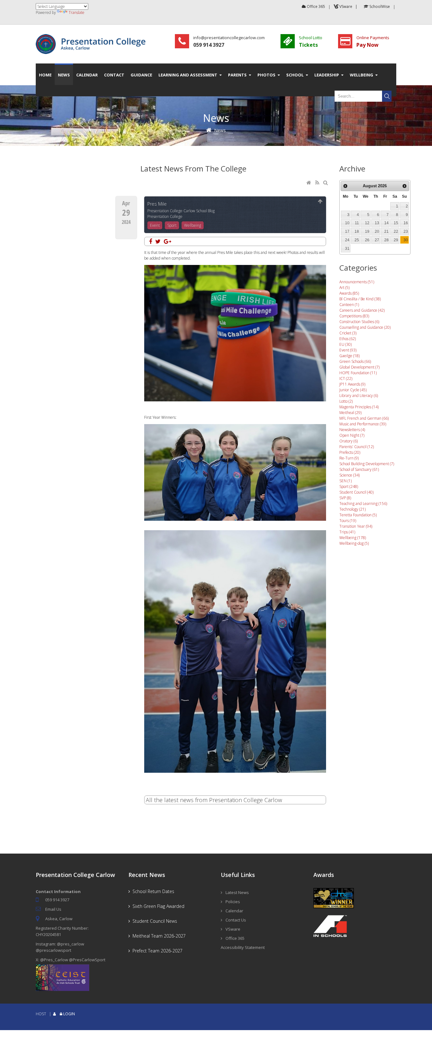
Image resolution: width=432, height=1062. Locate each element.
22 (396, 231)
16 (406, 223)
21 (386, 231)
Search (387, 96)
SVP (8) (345, 498)
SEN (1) (345, 480)
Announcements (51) (356, 282)
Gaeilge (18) (349, 355)
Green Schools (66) (355, 361)
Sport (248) (348, 486)
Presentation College (164, 216)
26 (367, 240)
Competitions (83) (354, 316)
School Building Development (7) (366, 463)
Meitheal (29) (350, 412)
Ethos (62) (347, 338)
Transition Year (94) (355, 526)
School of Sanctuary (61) (359, 469)
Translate (76, 12)
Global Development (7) (359, 367)
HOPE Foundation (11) (358, 372)
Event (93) (347, 350)
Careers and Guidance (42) (362, 310)
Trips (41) (347, 532)
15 (396, 223)
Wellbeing (192, 225)
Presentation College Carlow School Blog (181, 210)
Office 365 (315, 6)
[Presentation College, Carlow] (93, 36)
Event (155, 225)
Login (69, 1014)
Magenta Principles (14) (359, 407)
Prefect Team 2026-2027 (156, 951)
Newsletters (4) (352, 429)
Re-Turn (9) (349, 458)
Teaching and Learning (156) (363, 503)
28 (386, 240)
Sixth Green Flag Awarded (157, 906)
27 (377, 240)
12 (367, 223)
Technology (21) (352, 509)
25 (357, 240)
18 (357, 231)
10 (347, 223)
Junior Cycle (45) (353, 390)
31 (347, 248)
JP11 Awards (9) (352, 384)
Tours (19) (347, 520)
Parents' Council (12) (356, 446)
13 (377, 223)
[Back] (320, 201)
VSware (232, 929)
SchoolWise (379, 6)
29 (396, 240)
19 (367, 231)
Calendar (234, 911)
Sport (171, 225)
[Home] (309, 183)
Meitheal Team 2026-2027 (158, 936)
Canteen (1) (349, 304)
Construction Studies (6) (359, 321)
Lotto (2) (346, 401)
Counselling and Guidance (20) (365, 327)
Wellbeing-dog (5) (354, 543)
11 (357, 223)
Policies (232, 901)
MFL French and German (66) (364, 418)
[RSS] (318, 183)
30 (406, 240)
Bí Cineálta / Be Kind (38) (360, 299)
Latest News (237, 892)
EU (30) (345, 344)
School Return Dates (152, 891)
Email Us (53, 909)
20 (377, 231)
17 (347, 231)
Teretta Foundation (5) (358, 515)
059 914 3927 (57, 900)
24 (347, 240)
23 (406, 231)
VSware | (348, 6)
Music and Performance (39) (362, 424)
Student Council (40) (356, 492)
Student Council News (153, 921)
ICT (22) (345, 378)
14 (386, 223)
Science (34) (349, 475)
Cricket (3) (347, 333)
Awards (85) (349, 293)
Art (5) (344, 287)
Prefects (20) (349, 452)
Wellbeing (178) (352, 537)
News (220, 130)
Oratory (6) (348, 441)
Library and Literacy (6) (358, 395)
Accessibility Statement (243, 947)
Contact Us (235, 920)
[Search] (326, 183)
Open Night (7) (351, 435)
